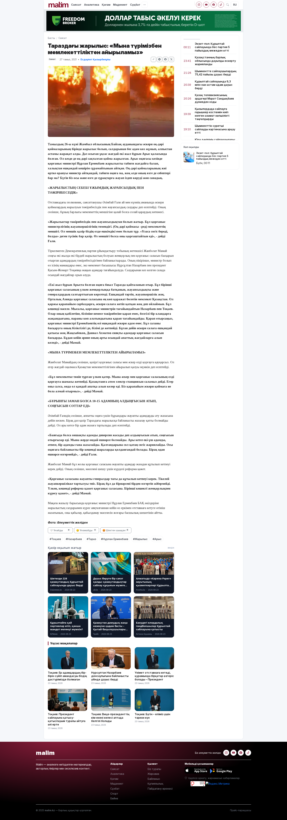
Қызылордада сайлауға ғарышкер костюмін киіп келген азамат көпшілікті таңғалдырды (212, 114)
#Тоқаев (55, 539)
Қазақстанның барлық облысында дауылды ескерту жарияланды (215, 61)
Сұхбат (115, 788)
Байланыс (153, 778)
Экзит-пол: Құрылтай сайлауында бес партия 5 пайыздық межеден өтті (212, 47)
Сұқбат (135, 4)
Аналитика (91, 4)
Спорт (114, 793)
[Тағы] (145, 5)
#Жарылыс (140, 539)
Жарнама (153, 773)
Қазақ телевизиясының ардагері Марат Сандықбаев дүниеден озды (214, 99)
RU (235, 4)
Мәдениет (120, 4)
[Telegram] (159, 59)
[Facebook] (214, 5)
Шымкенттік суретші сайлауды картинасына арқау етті (215, 129)
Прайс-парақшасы (240, 810)
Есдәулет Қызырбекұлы (95, 59)
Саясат (76, 4)
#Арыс (157, 539)
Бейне (114, 798)
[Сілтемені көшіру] (153, 59)
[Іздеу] (228, 5)
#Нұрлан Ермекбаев (114, 539)
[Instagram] (199, 5)
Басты (51, 38)
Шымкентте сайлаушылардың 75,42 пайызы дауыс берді (215, 72)
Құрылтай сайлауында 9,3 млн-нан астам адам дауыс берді (214, 85)
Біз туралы (154, 769)
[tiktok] (221, 5)
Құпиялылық (155, 783)
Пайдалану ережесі (160, 788)
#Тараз (91, 539)
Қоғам (106, 4)
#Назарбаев (74, 539)
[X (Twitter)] (171, 59)
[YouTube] (206, 5)
